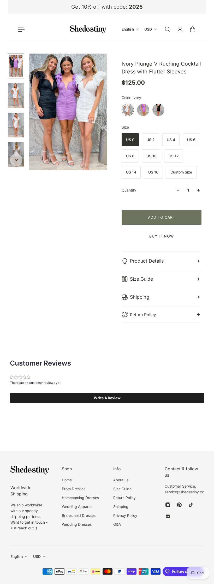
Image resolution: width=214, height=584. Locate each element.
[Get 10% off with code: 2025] (107, 7)
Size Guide (141, 279)
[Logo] (88, 29)
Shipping (139, 297)
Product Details (147, 261)
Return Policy (143, 314)
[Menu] (21, 29)
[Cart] (192, 29)
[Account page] (180, 29)
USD (37, 556)
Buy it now (161, 236)
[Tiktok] (191, 505)
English (16, 556)
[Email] (168, 516)
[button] (107, 398)
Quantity (129, 190)
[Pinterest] (179, 505)
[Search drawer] (167, 29)
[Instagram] (168, 505)
